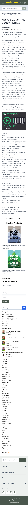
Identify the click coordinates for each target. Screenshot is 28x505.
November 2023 (6, 419)
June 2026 (4, 363)
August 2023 (5, 425)
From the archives (6, 320)
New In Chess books (15, 13)
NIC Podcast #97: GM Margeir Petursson (13, 331)
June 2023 (4, 428)
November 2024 (6, 399)
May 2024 (4, 410)
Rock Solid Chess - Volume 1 (13, 246)
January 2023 (5, 438)
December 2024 (6, 397)
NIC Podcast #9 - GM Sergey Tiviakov (13, 14)
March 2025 (5, 391)
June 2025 (4, 386)
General (4, 323)
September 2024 (6, 402)
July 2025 (4, 384)
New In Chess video (7, 316)
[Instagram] (14, 492)
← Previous (9, 218)
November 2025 (6, 376)
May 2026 (4, 365)
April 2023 (4, 432)
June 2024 (4, 408)
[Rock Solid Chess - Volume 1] (14, 234)
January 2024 (5, 417)
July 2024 (4, 406)
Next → (20, 218)
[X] (10, 492)
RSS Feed (4, 452)
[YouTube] (3, 492)
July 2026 (4, 361)
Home (3, 13)
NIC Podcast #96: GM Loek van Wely (15, 337)
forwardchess (6, 450)
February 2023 (5, 436)
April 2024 (4, 412)
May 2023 (4, 430)
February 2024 (5, 415)
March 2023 (5, 434)
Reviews (4, 321)
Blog (7, 13)
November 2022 (6, 441)
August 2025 (5, 382)
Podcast (19, 29)
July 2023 (4, 427)
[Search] (24, 8)
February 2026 (5, 371)
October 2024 (5, 400)
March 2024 (5, 413)
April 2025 (4, 389)
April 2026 (4, 367)
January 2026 (5, 372)
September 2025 (6, 380)
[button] (14, 466)
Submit (5, 301)
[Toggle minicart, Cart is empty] (25, 2)
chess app (13, 450)
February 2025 (5, 393)
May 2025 (4, 387)
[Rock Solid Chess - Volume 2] (14, 259)
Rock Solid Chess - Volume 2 (13, 271)
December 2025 (6, 374)
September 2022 (6, 445)
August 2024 (5, 404)
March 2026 (5, 369)
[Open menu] (3, 2)
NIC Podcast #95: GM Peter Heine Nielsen (14, 342)
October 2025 (5, 378)
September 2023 (6, 423)
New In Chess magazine (8, 318)
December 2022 (6, 440)
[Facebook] (7, 492)
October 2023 (5, 421)
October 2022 (5, 443)
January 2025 (5, 395)
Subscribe (22, 460)
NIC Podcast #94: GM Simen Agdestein (16, 347)
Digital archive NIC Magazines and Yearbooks (14, 353)
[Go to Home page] (12, 2)
